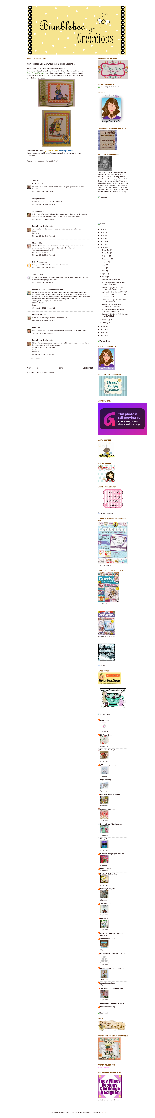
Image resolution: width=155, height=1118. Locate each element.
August (105, 262)
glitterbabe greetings (108, 765)
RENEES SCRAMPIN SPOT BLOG (112, 953)
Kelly (34, 327)
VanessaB (36, 211)
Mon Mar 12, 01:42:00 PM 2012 (43, 236)
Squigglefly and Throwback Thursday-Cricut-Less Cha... (113, 305)
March (104, 277)
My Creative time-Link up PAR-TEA (114, 292)
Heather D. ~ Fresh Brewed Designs (46, 289)
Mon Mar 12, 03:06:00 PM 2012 (43, 268)
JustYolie (35, 275)
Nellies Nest (104, 720)
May (104, 271)
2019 (102, 229)
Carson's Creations (107, 809)
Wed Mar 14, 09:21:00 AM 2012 (43, 308)
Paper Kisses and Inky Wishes (112, 1003)
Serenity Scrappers (107, 938)
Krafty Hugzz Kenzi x (40, 226)
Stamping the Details (108, 983)
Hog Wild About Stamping (110, 794)
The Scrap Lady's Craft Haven (111, 988)
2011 (102, 326)
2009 (102, 332)
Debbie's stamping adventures (112, 854)
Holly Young (37, 262)
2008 (102, 335)
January (105, 323)
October (105, 256)
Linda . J (35, 184)
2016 (102, 235)
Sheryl (34, 243)
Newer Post (32, 368)
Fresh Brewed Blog (107, 1007)
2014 (102, 241)
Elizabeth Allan (38, 315)
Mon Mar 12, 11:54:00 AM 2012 (43, 219)
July (104, 265)
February (105, 320)
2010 (102, 329)
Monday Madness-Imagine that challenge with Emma (113, 310)
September (106, 259)
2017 (102, 232)
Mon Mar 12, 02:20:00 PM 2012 (43, 255)
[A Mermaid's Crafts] (122, 435)
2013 (102, 244)
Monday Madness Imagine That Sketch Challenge (113, 283)
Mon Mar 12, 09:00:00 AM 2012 (43, 192)
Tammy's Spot (105, 903)
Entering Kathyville (107, 889)
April (104, 274)
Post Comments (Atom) (45, 372)
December (106, 250)
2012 (102, 247)
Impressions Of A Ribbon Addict (112, 968)
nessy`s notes (105, 868)
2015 (102, 238)
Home (60, 368)
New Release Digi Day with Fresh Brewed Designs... (114, 300)
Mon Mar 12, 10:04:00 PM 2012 (43, 282)
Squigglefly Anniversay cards (112, 279)
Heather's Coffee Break (109, 874)
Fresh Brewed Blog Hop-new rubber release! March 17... (115, 296)
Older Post (87, 368)
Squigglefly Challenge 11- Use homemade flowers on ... (112, 288)
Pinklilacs (104, 918)
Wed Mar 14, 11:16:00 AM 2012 (43, 320)
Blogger (103, 1112)
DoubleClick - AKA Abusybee (111, 824)
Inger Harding (105, 780)
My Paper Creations (107, 735)
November (106, 253)
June (104, 268)
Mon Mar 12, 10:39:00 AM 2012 (43, 204)
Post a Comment (36, 359)
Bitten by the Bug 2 (107, 750)
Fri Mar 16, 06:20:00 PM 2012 (43, 354)
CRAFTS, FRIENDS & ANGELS (111, 933)
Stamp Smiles (105, 839)
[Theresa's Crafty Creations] (113, 395)
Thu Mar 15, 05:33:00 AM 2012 (43, 333)
